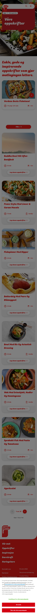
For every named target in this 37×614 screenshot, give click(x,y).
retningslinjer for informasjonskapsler (15, 584)
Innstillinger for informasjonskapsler (18, 599)
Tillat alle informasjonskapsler (18, 610)
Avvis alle (18, 605)
